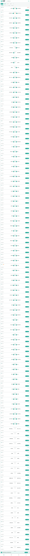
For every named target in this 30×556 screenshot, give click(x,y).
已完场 (12, 5)
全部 (2, 5)
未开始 (9, 5)
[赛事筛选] (13, 3)
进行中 (5, 5)
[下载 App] (28, 1)
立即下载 (26, 552)
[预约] (24, 20)
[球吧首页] (3, 1)
